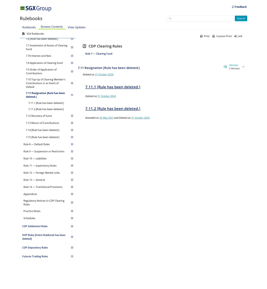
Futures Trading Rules (35, 256)
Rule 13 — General (34, 180)
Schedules (29, 218)
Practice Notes (31, 211)
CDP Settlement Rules (35, 226)
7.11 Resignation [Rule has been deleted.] (45, 94)
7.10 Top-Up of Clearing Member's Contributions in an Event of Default (46, 83)
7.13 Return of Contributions (42, 123)
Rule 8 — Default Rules (36, 144)
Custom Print (224, 36)
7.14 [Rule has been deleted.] (42, 130)
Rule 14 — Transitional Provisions (42, 187)
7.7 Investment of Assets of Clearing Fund (46, 47)
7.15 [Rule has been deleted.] (42, 137)
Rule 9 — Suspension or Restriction (43, 151)
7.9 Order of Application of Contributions (41, 71)
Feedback (241, 7)
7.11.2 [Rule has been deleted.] (46, 109)
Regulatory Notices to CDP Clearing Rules (43, 202)
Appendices (30, 194)
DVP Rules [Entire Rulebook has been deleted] (44, 236)
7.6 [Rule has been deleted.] (42, 39)
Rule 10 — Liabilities (35, 158)
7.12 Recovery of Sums (39, 116)
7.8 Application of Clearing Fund (44, 63)
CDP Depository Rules (35, 247)
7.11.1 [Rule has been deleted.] (46, 103)
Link (240, 36)
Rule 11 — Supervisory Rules (40, 165)
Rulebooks (31, 18)
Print (207, 36)
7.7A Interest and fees (38, 56)
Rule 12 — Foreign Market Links (41, 172)
